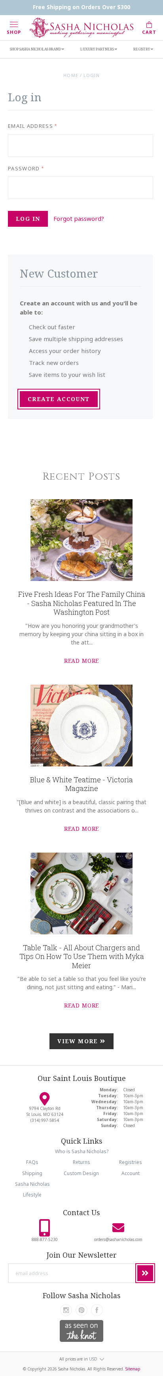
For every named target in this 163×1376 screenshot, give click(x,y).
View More (78, 1041)
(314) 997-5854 (44, 1120)
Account (130, 1173)
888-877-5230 (45, 1239)
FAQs (32, 1162)
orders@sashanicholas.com (118, 1239)
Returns (81, 1162)
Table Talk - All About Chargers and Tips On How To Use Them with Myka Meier (81, 956)
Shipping (32, 1173)
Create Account (59, 399)
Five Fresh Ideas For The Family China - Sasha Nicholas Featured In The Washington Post (81, 603)
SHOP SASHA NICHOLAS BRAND (36, 49)
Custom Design (81, 1173)
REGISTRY (142, 49)
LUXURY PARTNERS (97, 49)
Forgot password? (78, 218)
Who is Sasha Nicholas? (81, 1151)
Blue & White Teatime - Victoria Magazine (81, 784)
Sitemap (132, 1369)
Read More (81, 660)
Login (91, 75)
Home (70, 75)
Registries (130, 1162)
